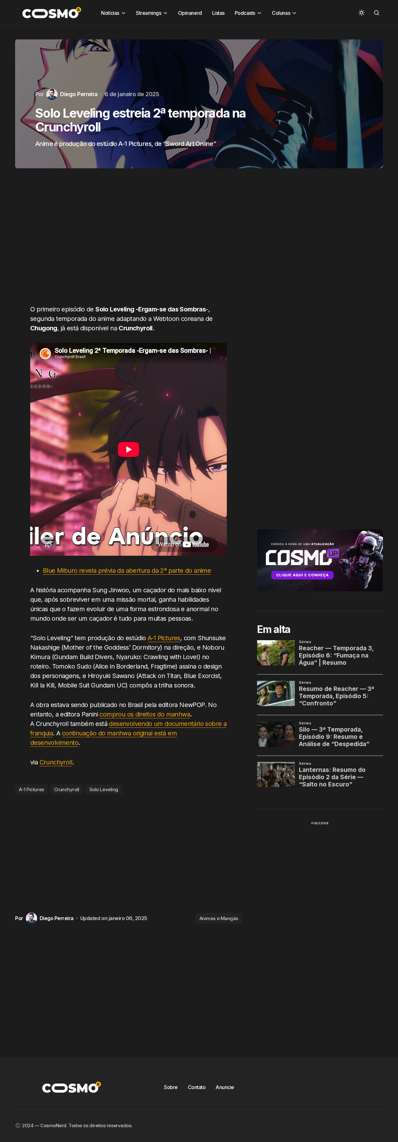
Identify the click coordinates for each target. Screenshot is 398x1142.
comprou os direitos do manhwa (144, 714)
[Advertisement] (128, 240)
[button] (361, 12)
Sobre (171, 1087)
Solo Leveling (103, 789)
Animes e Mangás (218, 918)
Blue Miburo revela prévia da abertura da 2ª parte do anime (127, 570)
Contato (197, 1087)
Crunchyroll (56, 762)
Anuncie (225, 1087)
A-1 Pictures (164, 638)
